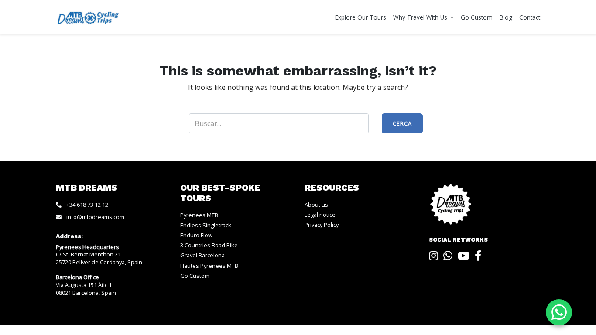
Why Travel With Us (421, 17)
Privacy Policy (322, 225)
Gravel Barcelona (202, 255)
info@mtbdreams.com (95, 217)
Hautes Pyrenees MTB (209, 266)
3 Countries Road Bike (209, 245)
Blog (506, 17)
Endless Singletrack (205, 225)
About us (316, 205)
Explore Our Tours (360, 17)
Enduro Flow (196, 235)
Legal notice (320, 215)
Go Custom (477, 17)
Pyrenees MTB (199, 215)
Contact (529, 17)
